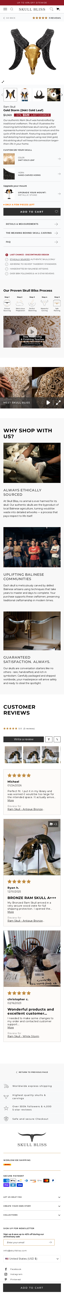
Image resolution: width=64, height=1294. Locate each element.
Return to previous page (33, 1072)
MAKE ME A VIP (50, 1242)
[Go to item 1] (13, 754)
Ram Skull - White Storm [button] (23, 1036)
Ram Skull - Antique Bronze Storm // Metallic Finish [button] (25, 809)
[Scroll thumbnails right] (56, 754)
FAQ (8, 242)
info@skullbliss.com (15, 1250)
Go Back (10, 18)
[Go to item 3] (50, 754)
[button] (40, 17)
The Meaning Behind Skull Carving (29, 233)
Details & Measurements (22, 224)
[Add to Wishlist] (56, 211)
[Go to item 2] (31, 754)
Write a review (23, 739)
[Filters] (48, 739)
